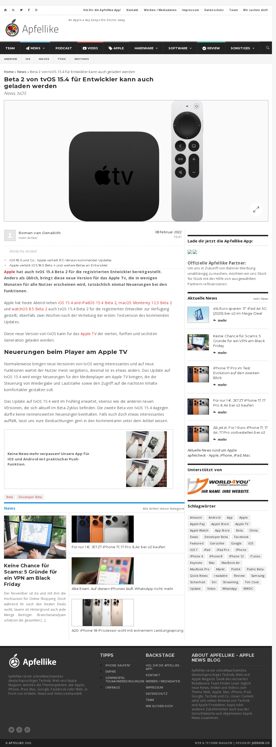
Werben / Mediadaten (163, 681)
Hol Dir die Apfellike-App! (163, 667)
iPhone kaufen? (117, 665)
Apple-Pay (197, 524)
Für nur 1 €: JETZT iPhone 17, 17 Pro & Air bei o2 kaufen (118, 547)
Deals (194, 537)
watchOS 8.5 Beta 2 (29, 308)
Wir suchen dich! (159, 706)
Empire (110, 671)
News (9, 93)
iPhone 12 (236, 556)
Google (236, 543)
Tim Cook (252, 582)
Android (10, 58)
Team (150, 700)
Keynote (196, 563)
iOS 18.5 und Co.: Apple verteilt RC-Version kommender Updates (60, 260)
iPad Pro (223, 550)
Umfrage (112, 687)
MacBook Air (231, 563)
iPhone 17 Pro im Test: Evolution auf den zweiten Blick (236, 373)
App (230, 517)
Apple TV (88, 333)
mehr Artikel (28, 237)
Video (211, 588)
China (253, 530)
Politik (235, 569)
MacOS (44, 58)
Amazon (196, 517)
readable (220, 576)
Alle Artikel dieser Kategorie (164, 508)
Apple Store (220, 524)
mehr (220, 320)
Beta (9, 497)
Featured (196, 543)
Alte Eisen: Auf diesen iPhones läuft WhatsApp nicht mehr (123, 588)
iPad (207, 550)
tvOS (62, 58)
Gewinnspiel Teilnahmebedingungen (120, 679)
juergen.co (261, 743)
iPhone (241, 550)
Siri (214, 582)
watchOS (81, 58)
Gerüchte (217, 543)
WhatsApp (229, 588)
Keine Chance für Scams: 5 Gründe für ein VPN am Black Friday (30, 575)
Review (239, 576)
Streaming (230, 582)
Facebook (241, 537)
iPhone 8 (215, 556)
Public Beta (255, 569)
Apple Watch (199, 530)
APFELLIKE (16, 743)
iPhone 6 (196, 556)
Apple (9, 271)
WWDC (248, 588)
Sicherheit (197, 582)
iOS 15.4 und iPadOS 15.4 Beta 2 (87, 302)
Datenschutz (157, 694)
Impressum (154, 687)
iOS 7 (194, 550)
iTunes (255, 556)
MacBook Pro (200, 569)
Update (195, 588)
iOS (28, 58)
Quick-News (199, 576)
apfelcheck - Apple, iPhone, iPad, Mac (219, 455)
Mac (212, 563)
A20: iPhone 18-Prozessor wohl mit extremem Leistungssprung (127, 630)
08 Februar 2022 (168, 232)
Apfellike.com (33, 27)
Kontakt (153, 675)
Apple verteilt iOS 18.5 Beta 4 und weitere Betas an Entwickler (58, 265)
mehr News (260, 299)
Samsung (257, 576)
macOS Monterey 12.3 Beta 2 (145, 302)
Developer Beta (30, 497)
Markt (220, 569)
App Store (222, 530)
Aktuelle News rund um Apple (212, 450)
